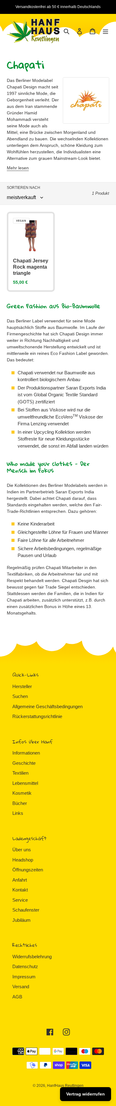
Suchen (20, 696)
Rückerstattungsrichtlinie (37, 716)
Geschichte (24, 763)
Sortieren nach (23, 187)
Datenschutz (25, 966)
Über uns (21, 849)
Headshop (22, 859)
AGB (17, 996)
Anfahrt (19, 880)
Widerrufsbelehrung (32, 956)
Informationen (26, 752)
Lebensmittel (25, 783)
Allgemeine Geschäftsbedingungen (47, 706)
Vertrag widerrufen (85, 1093)
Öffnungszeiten (27, 869)
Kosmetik (22, 793)
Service (20, 900)
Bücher (19, 803)
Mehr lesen (18, 167)
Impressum (24, 976)
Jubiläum (21, 920)
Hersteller (22, 686)
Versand (20, 986)
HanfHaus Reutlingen (65, 1085)
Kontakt (20, 889)
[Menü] (105, 31)
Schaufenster (25, 909)
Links (17, 813)
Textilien (20, 773)
